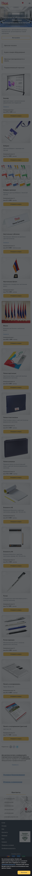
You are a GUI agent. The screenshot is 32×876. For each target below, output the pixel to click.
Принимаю (24, 872)
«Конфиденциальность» (8, 864)
